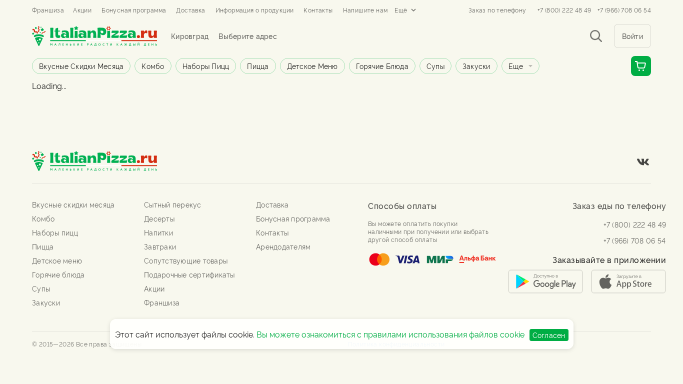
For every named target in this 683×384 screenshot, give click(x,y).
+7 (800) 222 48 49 (565, 10)
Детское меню (312, 65)
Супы (435, 65)
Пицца (257, 65)
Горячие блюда (382, 65)
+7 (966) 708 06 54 (624, 10)
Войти (633, 35)
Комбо (153, 65)
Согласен (549, 335)
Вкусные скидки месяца (81, 65)
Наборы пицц (206, 65)
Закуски (476, 65)
